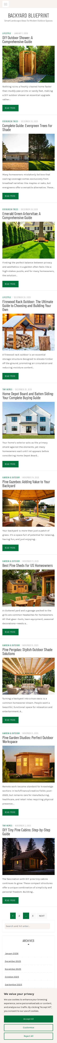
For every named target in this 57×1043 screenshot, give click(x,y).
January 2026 (11, 953)
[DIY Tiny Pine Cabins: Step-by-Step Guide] (28, 856)
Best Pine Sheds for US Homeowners (27, 565)
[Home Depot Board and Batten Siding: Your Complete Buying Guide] (28, 420)
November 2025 (13, 969)
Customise (28, 1027)
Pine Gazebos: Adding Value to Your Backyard (26, 483)
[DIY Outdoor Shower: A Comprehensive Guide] (28, 63)
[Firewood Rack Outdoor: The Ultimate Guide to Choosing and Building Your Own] (28, 332)
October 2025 (12, 977)
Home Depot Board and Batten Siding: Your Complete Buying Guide (28, 395)
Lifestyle (6, 33)
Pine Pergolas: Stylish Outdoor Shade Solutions (27, 651)
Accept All (28, 1019)
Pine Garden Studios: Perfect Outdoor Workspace (27, 739)
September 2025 (13, 984)
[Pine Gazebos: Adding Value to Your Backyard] (28, 508)
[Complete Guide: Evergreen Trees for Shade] (28, 152)
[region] (28, 1016)
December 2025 (13, 961)
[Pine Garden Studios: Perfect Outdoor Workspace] (28, 764)
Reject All (28, 1036)
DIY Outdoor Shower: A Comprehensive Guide (17, 39)
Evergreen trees (10, 121)
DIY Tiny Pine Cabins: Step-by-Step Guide (26, 831)
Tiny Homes (7, 389)
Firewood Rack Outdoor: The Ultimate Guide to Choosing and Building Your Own (27, 305)
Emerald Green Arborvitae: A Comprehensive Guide (21, 215)
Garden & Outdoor (11, 477)
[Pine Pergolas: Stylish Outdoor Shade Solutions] (28, 675)
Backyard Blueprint (28, 15)
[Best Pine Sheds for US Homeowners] (28, 587)
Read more (10, 108)
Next (42, 916)
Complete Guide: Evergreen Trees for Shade (27, 127)
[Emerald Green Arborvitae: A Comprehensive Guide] (28, 240)
